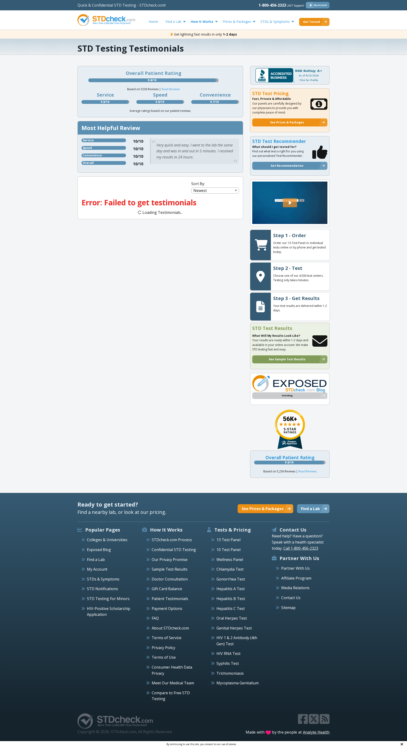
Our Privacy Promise (169, 559)
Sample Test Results (169, 569)
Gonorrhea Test (230, 579)
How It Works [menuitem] (202, 21)
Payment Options (167, 608)
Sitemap (288, 607)
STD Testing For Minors (108, 598)
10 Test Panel (228, 549)
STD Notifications (102, 588)
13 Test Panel (228, 539)
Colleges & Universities (107, 539)
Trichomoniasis (230, 673)
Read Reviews (171, 89)
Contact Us (291, 597)
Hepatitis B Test (230, 598)
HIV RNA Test (228, 653)
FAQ (155, 618)
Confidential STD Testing (174, 549)
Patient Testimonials (170, 598)
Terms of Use (164, 657)
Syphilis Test (227, 663)
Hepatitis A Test (230, 588)
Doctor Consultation (170, 579)
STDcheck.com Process (172, 539)
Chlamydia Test (230, 569)
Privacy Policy (163, 647)
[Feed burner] (325, 721)
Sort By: (198, 183)
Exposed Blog (99, 549)
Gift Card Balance (167, 588)
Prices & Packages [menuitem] (237, 21)
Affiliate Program (296, 578)
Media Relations (295, 587)
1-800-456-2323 (281, 5)
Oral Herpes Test (231, 618)
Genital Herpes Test (234, 628)
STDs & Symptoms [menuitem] (275, 21)
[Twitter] (314, 721)
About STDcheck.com (170, 628)
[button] (290, 202)
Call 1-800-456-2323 (300, 548)
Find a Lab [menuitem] (173, 21)
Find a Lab (96, 559)
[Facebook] (303, 721)
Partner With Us (295, 568)
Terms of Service (166, 637)
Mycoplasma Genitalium (237, 683)
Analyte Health (316, 732)
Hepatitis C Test (230, 608)
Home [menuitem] (153, 21)
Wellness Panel (229, 559)
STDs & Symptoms (103, 579)
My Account (97, 569)
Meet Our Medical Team (173, 683)
